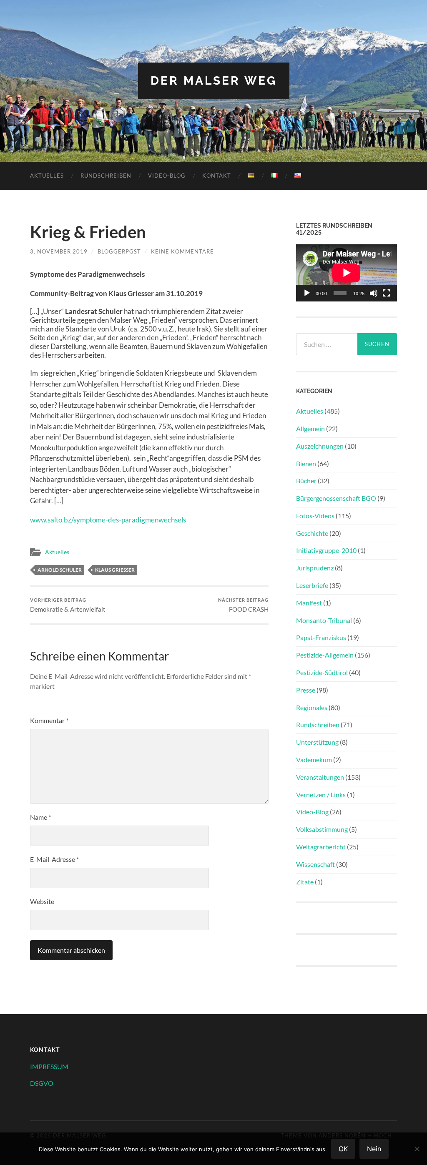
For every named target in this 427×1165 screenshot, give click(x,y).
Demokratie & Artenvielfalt (67, 605)
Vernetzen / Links (321, 794)
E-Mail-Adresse (54, 859)
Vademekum (314, 759)
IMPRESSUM (49, 1066)
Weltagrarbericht (321, 847)
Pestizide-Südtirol (322, 672)
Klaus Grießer (115, 570)
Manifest (309, 603)
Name (40, 817)
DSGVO (41, 1083)
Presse (305, 690)
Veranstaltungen (320, 777)
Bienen (306, 463)
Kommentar (49, 720)
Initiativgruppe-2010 (326, 550)
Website (42, 901)
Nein (374, 1149)
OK (343, 1149)
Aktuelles (47, 175)
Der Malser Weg (214, 81)
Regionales (311, 707)
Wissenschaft (315, 864)
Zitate (305, 882)
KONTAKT (216, 175)
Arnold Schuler (60, 570)
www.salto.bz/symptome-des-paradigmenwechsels (108, 519)
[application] (346, 272)
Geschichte (312, 533)
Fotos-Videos (315, 516)
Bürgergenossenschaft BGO (336, 498)
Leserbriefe (312, 585)
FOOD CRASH (243, 605)
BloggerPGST (119, 251)
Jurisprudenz (315, 568)
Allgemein (310, 428)
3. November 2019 (59, 251)
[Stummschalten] (373, 293)
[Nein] (416, 1149)
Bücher (306, 481)
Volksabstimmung (322, 829)
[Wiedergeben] (307, 293)
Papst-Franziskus (321, 637)
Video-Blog (167, 175)
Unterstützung (317, 742)
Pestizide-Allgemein (325, 655)
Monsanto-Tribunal (324, 620)
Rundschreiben (105, 175)
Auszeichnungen (320, 446)
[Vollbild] (386, 293)
